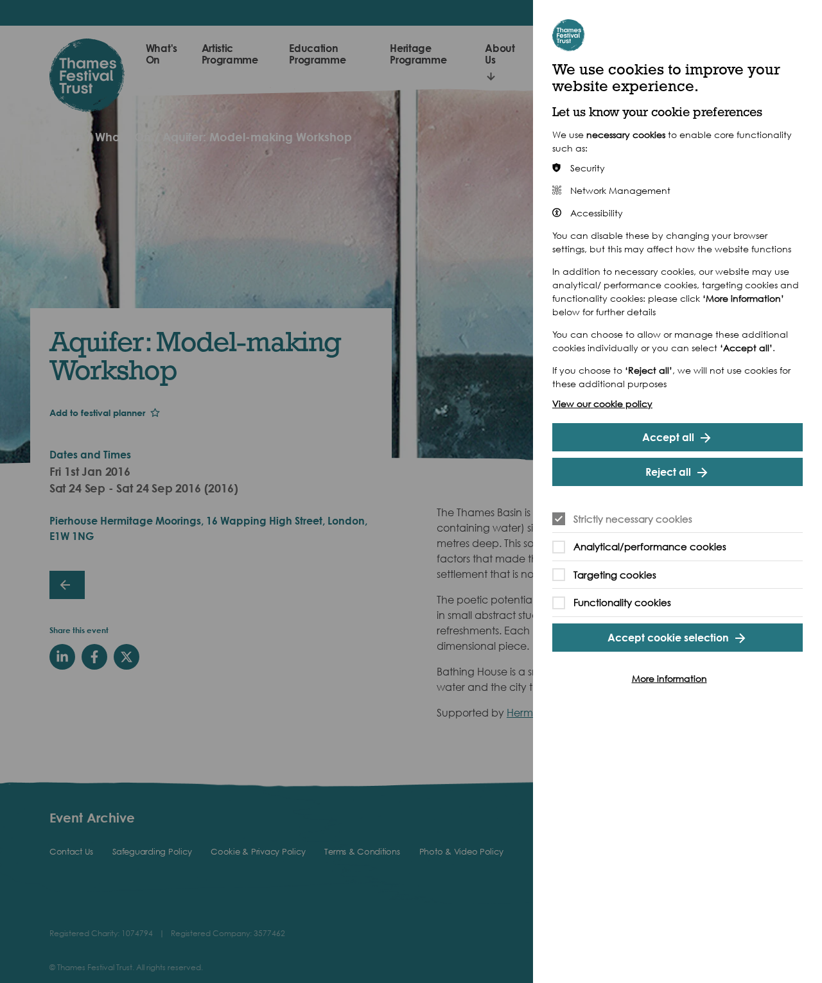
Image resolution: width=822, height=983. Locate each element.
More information (669, 678)
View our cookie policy (602, 403)
